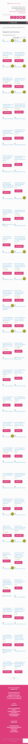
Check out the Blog (14, 731)
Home (4, 27)
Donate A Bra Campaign (14, 714)
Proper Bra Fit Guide (14, 725)
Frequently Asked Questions (14, 711)
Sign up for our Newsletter (14, 708)
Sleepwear (8, 27)
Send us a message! (16, 698)
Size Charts (14, 730)
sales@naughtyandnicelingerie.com (17, 11)
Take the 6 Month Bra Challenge (14, 727)
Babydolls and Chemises (16, 27)
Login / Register (21, 12)
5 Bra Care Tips (14, 728)
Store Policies (14, 712)
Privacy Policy (13, 741)
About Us (14, 709)
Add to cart (18, 164)
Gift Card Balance (14, 715)
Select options (7, 60)
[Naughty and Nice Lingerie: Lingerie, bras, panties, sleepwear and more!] (14, 3)
